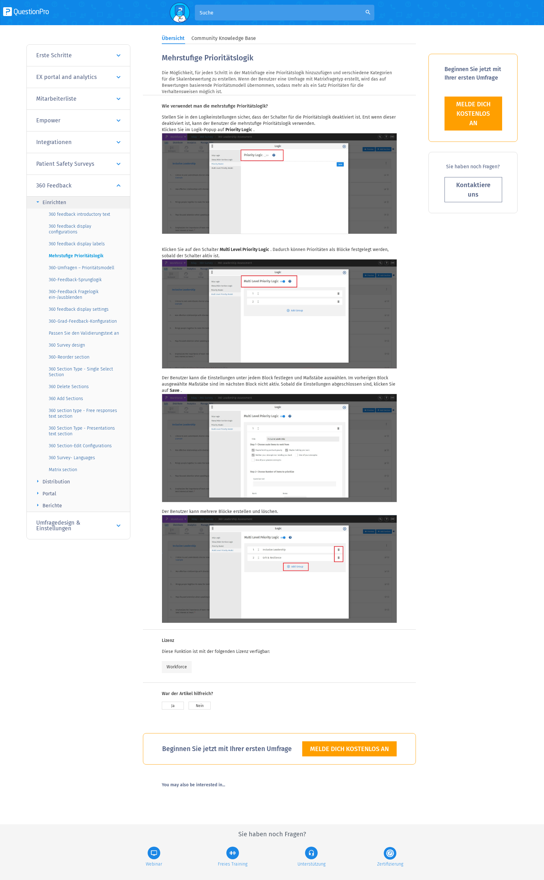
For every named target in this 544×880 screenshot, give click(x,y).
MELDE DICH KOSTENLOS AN (349, 749)
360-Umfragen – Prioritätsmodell (81, 267)
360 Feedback (53, 185)
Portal (45, 493)
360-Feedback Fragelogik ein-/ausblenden (74, 294)
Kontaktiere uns (473, 189)
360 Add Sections (66, 398)
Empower (48, 120)
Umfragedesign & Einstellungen (58, 525)
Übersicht (173, 38)
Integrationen (54, 142)
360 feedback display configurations (70, 229)
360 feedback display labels (77, 244)
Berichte (48, 505)
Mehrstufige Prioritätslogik (76, 256)
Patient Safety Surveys (65, 163)
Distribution (52, 481)
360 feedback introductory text (79, 214)
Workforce (177, 667)
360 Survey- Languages (72, 457)
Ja (173, 706)
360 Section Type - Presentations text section (82, 431)
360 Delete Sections (69, 386)
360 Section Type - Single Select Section (81, 371)
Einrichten (50, 202)
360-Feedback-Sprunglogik (75, 279)
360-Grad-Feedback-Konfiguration (83, 321)
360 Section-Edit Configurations (80, 445)
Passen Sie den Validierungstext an (84, 333)
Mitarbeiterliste (56, 98)
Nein (200, 706)
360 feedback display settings (79, 309)
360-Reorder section (69, 357)
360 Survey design (67, 345)
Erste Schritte (54, 55)
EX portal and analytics (66, 77)
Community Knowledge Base (223, 38)
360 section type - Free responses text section (83, 413)
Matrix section (63, 469)
